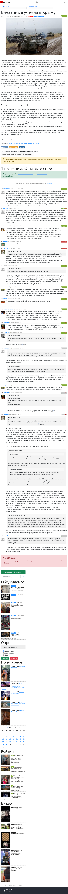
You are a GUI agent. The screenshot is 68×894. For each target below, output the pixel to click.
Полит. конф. (12, 885)
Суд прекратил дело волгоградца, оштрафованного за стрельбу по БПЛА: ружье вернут (13, 770)
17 (3, 742)
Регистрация (5, 6)
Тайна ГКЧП (20, 595)
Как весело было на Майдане (16, 808)
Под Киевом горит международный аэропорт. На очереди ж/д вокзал (12, 686)
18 (6, 742)
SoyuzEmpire (6, 189)
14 (17, 739)
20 (13, 742)
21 (17, 742)
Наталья (6, 322)
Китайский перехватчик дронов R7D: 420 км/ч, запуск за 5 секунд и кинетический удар (13, 827)
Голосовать (5, 658)
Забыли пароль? (33, 6)
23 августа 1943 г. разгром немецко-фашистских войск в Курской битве (17, 788)
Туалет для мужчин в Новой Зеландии (16, 869)
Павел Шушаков (9, 309)
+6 (63, 208)
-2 (63, 248)
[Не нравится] (65, 16)
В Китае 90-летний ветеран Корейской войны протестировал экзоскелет (16, 853)
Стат (5, 885)
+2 (63, 332)
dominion (6, 226)
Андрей (5, 208)
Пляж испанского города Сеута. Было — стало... (18, 703)
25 (6, 744)
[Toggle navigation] (65, 2)
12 (10, 739)
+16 (64, 16)
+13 (64, 298)
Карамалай (6, 287)
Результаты (14, 658)
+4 (63, 322)
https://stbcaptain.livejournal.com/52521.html (23, 144)
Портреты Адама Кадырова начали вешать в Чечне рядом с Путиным (17, 604)
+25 (64, 188)
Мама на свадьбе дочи (17, 710)
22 (20, 742)
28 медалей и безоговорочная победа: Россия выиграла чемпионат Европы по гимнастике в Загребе (17, 778)
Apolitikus (16, 16)
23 (23, 742)
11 (6, 739)
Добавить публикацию (13, 572)
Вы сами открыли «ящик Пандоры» (17, 693)
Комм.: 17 (30, 16)
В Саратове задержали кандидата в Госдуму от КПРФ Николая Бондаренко (17, 588)
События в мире (39, 16)
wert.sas (5, 241)
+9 (63, 287)
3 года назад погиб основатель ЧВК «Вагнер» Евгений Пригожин (17, 618)
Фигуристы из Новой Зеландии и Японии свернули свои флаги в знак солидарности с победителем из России (13, 796)
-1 (63, 241)
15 (20, 739)
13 (13, 739)
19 (10, 742)
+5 (63, 265)
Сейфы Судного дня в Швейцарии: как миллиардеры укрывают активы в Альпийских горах (12, 635)
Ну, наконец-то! (20, 833)
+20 (64, 226)
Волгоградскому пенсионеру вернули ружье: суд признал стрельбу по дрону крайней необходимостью (17, 759)
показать (49, 183)
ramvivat (5, 248)
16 (23, 739)
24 (3, 744)
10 (3, 739)
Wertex (5, 298)
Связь (20, 885)
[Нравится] (61, 16)
